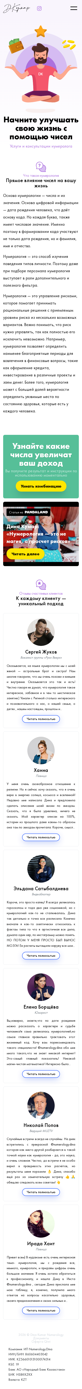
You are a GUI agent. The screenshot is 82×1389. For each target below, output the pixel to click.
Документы (41, 1338)
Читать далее (26, 553)
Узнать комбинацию (41, 486)
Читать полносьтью (41, 719)
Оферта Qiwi (41, 1341)
